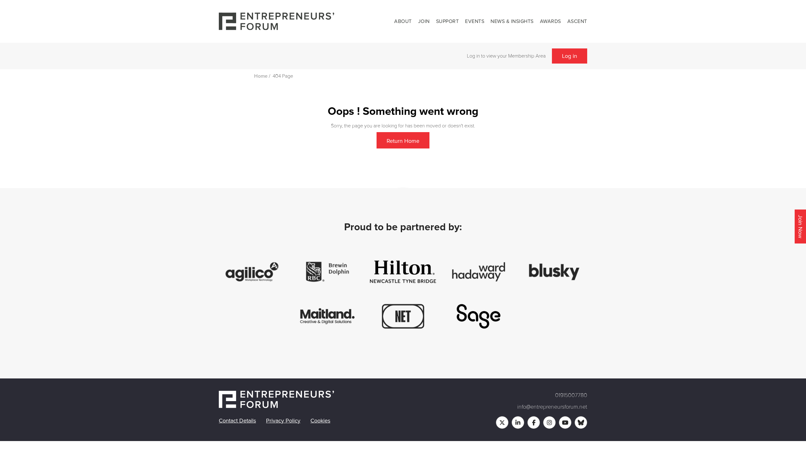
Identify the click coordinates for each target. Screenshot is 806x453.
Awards (550, 21)
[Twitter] (502, 422)
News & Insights (512, 21)
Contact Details (237, 420)
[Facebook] (533, 422)
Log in (569, 56)
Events (474, 21)
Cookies (320, 420)
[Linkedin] (518, 422)
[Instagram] (549, 422)
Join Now (800, 226)
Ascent (577, 21)
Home (261, 76)
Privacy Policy (283, 420)
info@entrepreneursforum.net (552, 406)
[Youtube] (565, 422)
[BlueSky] (581, 422)
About (403, 21)
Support (447, 21)
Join (424, 21)
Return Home (403, 140)
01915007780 (571, 395)
